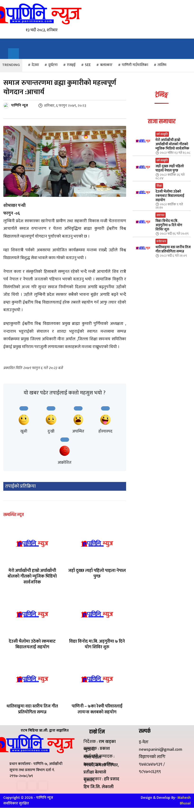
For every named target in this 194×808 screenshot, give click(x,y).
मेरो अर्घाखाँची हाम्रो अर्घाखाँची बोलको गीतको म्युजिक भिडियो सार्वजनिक (32, 576)
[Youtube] (43, 786)
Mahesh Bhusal (184, 801)
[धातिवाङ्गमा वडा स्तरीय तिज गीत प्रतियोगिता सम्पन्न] (32, 679)
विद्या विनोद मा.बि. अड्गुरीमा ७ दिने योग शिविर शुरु (97, 644)
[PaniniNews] (34, 13)
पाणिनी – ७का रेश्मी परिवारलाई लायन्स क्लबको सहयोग (97, 709)
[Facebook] (22, 786)
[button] (13, 53)
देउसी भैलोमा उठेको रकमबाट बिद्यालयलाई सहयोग (32, 644)
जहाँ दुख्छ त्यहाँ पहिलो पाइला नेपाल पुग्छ (97, 573)
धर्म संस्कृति (162, 134)
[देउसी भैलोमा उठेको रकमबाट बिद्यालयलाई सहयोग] (32, 614)
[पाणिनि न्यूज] (6, 105)
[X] (32, 786)
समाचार (160, 215)
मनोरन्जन (161, 241)
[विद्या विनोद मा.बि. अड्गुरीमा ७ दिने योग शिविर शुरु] (97, 614)
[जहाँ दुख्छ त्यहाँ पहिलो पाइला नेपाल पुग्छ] (97, 543)
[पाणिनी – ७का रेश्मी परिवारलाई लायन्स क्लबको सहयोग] (97, 679)
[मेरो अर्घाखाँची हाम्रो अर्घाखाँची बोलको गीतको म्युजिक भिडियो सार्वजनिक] (32, 543)
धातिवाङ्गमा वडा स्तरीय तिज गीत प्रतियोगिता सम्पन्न (32, 709)
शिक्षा (159, 185)
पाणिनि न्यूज (19, 105)
